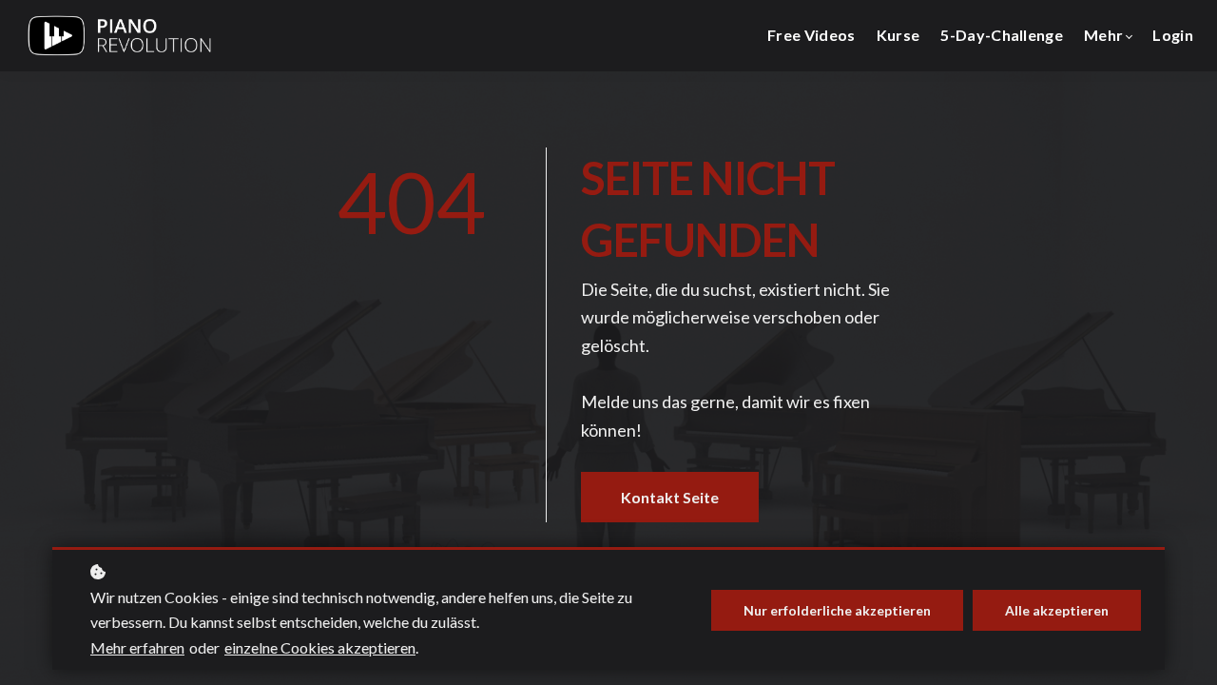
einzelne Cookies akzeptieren (319, 647)
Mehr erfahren (137, 647)
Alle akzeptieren (1057, 610)
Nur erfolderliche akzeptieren (837, 610)
